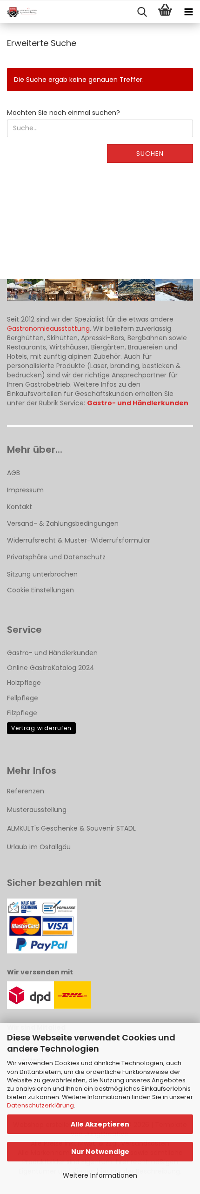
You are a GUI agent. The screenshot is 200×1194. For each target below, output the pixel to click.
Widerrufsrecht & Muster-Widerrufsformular (78, 540)
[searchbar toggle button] (141, 12)
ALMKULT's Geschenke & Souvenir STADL (71, 828)
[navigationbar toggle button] (188, 12)
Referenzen (25, 791)
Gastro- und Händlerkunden (52, 652)
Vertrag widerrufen (41, 728)
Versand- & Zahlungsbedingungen (63, 523)
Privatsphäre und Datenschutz (56, 557)
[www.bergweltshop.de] (18, 12)
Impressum (25, 490)
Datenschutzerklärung (40, 1105)
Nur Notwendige (100, 1151)
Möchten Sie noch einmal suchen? (63, 112)
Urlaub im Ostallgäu (39, 847)
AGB (13, 472)
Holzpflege (24, 682)
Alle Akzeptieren (100, 1124)
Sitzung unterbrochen (42, 574)
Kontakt (19, 506)
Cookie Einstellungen (40, 590)
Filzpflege (22, 713)
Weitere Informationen (100, 1175)
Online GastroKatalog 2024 (50, 667)
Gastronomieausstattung (48, 328)
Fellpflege (22, 698)
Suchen (150, 153)
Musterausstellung (37, 809)
